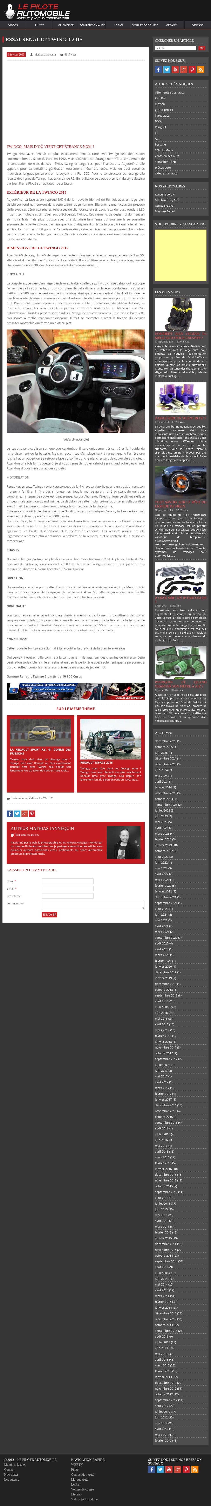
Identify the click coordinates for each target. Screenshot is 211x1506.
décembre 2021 (165, 897)
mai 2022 (161, 868)
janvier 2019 (163, 978)
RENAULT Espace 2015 (96, 762)
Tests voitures (19, 798)
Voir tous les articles (27, 834)
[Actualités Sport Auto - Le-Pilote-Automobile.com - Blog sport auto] (37, 12)
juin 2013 (161, 1348)
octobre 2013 (164, 1325)
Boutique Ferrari (165, 211)
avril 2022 (161, 874)
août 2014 (162, 1267)
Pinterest (192, 69)
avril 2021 (161, 926)
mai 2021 (161, 920)
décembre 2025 (165, 741)
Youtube (175, 69)
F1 (156, 133)
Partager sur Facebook (10, 813)
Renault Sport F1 (165, 194)
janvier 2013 (163, 1377)
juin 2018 (161, 1013)
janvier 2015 (163, 1238)
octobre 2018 (164, 990)
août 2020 (162, 943)
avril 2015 (161, 1221)
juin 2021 (161, 914)
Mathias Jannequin (45, 54)
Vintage (197, 25)
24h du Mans (164, 150)
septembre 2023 (166, 805)
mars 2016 (162, 1157)
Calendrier (66, 25)
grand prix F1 (164, 110)
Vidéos (13, 25)
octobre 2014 (164, 1255)
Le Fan (118, 25)
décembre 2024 (165, 758)
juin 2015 (161, 1209)
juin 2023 (161, 816)
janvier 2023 (163, 845)
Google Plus (183, 69)
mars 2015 (162, 1227)
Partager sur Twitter (17, 813)
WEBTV (77, 1464)
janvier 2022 (163, 891)
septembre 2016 (166, 1122)
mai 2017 (161, 1076)
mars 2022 (162, 880)
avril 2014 (161, 1290)
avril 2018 (161, 1024)
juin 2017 (161, 1070)
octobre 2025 (164, 747)
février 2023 (163, 839)
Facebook (158, 69)
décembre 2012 (165, 1383)
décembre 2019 (165, 972)
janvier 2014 (163, 1307)
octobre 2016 (164, 1117)
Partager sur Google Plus (24, 813)
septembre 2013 (166, 1331)
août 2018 (162, 1001)
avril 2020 (161, 949)
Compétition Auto (92, 25)
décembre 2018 (165, 984)
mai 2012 (161, 1423)
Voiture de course (145, 25)
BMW (158, 121)
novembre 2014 (165, 1250)
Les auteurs (11, 1479)
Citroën (160, 104)
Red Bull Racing (164, 205)
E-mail (11, 888)
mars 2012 (162, 1435)
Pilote (39, 25)
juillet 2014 (162, 1273)
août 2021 (162, 909)
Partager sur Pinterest (32, 813)
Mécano (171, 25)
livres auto (162, 115)
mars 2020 (162, 955)
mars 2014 (162, 1296)
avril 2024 (161, 781)
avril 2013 (161, 1359)
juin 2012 (161, 1417)
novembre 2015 (165, 1180)
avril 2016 (161, 1151)
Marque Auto (79, 1479)
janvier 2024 (163, 787)
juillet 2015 (162, 1203)
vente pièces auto (167, 156)
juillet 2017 (162, 1065)
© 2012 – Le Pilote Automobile (30, 1459)
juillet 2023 (162, 810)
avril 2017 (161, 1082)
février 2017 (163, 1094)
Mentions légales (15, 1464)
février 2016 (163, 1163)
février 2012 (163, 1440)
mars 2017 (162, 1088)
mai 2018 (161, 1018)
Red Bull (160, 98)
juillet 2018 (162, 1007)
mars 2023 (162, 833)
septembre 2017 (166, 1059)
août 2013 (162, 1336)
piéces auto (163, 167)
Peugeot (160, 127)
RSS (200, 69)
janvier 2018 (163, 1042)
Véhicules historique (84, 1499)
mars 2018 (162, 1030)
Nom (11, 881)
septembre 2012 (166, 1400)
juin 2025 (161, 753)
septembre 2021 (166, 903)
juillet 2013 (162, 1342)
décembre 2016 (165, 1105)
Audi (158, 139)
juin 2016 (161, 1140)
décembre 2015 (165, 1175)
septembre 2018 (166, 995)
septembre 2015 (166, 1192)
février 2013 (163, 1371)
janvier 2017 (163, 1099)
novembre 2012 (165, 1388)
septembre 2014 (166, 1261)
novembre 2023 (165, 793)
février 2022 (163, 885)
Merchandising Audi (167, 200)
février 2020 (163, 961)
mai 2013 (161, 1354)
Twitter (166, 69)
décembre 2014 (165, 1244)
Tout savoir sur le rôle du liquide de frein (180, 504)
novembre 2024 (165, 764)
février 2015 (163, 1232)
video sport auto (166, 173)
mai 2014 (161, 1284)
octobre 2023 (164, 799)
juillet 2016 (162, 1134)
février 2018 (163, 1036)
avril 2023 (161, 828)
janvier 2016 (163, 1169)
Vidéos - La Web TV (41, 798)
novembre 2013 (165, 1319)
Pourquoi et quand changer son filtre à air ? (180, 684)
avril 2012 (161, 1429)
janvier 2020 (163, 966)
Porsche (160, 144)
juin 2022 (161, 862)
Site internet (14, 896)
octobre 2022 (164, 851)
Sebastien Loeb (165, 162)
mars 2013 (162, 1365)
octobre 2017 (164, 1053)
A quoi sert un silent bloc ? (180, 418)
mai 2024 (161, 776)
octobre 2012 (164, 1394)
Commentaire (15, 903)
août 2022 (162, 857)
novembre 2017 (165, 1047)
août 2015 (162, 1198)
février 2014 (163, 1302)
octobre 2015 (164, 1186)
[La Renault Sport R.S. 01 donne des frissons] (40, 732)
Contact (9, 1469)
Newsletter (11, 1474)
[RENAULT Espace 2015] (110, 739)
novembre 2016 (165, 1111)
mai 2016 (161, 1146)
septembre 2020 (166, 938)
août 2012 (162, 1406)
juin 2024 (161, 770)
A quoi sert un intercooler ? (180, 600)
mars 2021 (162, 932)
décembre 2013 (165, 1313)
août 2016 (162, 1128)
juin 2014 (161, 1279)
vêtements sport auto (169, 92)
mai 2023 (161, 822)
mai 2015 (161, 1215)
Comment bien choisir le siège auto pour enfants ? (180, 336)
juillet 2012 (162, 1412)
